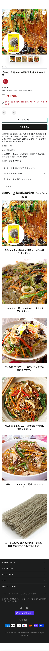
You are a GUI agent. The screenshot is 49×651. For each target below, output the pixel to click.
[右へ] (43, 59)
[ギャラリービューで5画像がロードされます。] (36, 59)
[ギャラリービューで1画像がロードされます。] (12, 59)
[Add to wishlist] (5, 81)
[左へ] (5, 59)
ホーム (4, 67)
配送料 (9, 90)
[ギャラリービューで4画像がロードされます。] (30, 59)
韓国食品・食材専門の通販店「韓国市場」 (24, 632)
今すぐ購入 (24, 127)
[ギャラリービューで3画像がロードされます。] (24, 59)
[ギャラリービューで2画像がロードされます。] (18, 59)
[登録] (45, 593)
